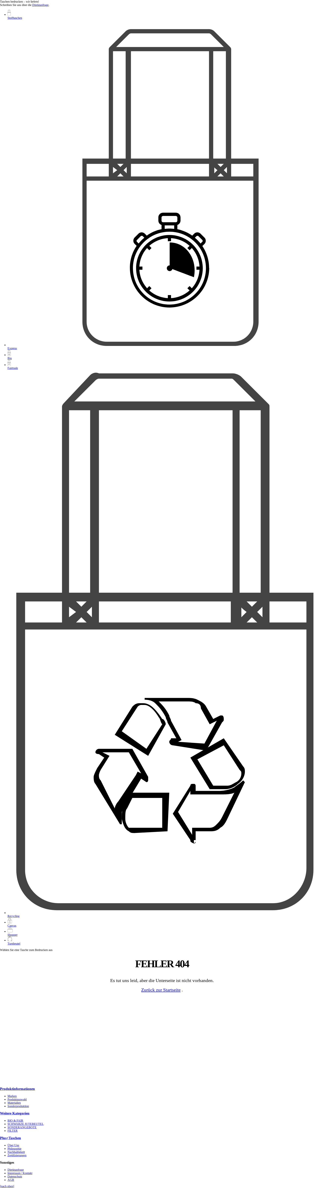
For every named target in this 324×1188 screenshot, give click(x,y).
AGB (11, 1179)
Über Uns (13, 1145)
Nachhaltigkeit (16, 1152)
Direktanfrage (40, 5)
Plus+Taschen (10, 1138)
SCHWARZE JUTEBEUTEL (26, 1124)
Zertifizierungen (17, 1155)
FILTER (13, 1130)
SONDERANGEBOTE (22, 1127)
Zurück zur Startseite (161, 989)
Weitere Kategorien (14, 1113)
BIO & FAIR (15, 1120)
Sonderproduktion (18, 1106)
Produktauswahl (17, 1099)
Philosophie (14, 1148)
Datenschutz (15, 1176)
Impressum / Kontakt (20, 1173)
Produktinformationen (17, 1089)
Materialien (14, 1102)
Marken (12, 1096)
